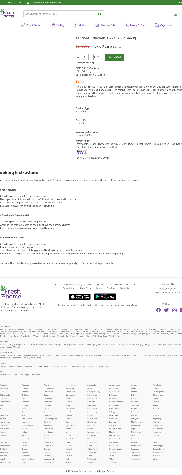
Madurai (3, 425)
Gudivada (69, 402)
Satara (89, 445)
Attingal (25, 388)
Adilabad (25, 385)
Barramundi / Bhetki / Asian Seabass (27, 358)
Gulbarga (91, 402)
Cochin (46, 395)
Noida (68, 435)
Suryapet (134, 449)
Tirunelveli (26, 456)
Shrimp (3, 344)
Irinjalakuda (114, 405)
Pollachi (25, 442)
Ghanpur (25, 402)
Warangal (69, 462)
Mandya (90, 425)
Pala (1, 439)
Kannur (156, 408)
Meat (2, 372)
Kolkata (156, 415)
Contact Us (124, 288)
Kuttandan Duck (79, 366)
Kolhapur (135, 415)
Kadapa (3, 408)
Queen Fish (91, 336)
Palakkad (25, 439)
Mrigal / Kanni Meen (93, 355)
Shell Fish (4, 341)
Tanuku (47, 452)
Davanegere (92, 395)
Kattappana (113, 412)
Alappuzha (91, 385)
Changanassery (93, 391)
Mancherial (70, 425)
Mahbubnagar (27, 425)
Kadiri (24, 408)
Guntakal (134, 402)
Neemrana (157, 432)
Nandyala (69, 432)
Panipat (90, 439)
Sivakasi (47, 449)
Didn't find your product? (97, 284)
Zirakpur (112, 462)
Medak (24, 429)
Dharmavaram (158, 395)
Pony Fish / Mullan (144, 331)
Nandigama (48, 432)
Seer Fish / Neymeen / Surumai (78, 334)
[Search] (100, 14)
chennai (134, 391)
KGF (23, 415)
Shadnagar (113, 445)
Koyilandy (157, 418)
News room (68, 284)
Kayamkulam (136, 412)
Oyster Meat (99, 344)
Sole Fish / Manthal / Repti (163, 334)
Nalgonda (26, 432)
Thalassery (91, 452)
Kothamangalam (50, 418)
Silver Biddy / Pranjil (74, 331)
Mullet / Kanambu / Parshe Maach (118, 355)
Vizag (155, 459)
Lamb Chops (24, 375)
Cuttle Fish (24, 344)
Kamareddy (92, 408)
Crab (154, 344)
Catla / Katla (22, 355)
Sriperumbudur (115, 449)
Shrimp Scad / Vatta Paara (109, 334)
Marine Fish (5, 326)
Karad (24, 412)
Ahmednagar (71, 385)
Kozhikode (26, 422)
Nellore (3, 435)
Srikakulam (92, 449)
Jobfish (44, 336)
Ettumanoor (92, 398)
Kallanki (82, 336)
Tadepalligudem (159, 449)
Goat (9, 375)
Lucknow (112, 422)
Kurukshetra (92, 422)
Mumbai (90, 429)
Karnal (68, 412)
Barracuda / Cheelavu (35, 329)
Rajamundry (92, 442)
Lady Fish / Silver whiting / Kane (50, 331)
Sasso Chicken (14, 366)
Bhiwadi (134, 388)
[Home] (7, 9)
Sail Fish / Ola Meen (33, 334)
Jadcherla (135, 405)
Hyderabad (91, 405)
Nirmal (25, 435)
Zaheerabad (92, 462)
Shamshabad (136, 445)
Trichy (111, 456)
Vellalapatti (91, 459)
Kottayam (113, 418)
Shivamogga (158, 445)
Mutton (3, 375)
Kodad (90, 415)
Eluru (24, 398)
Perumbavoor (5, 442)
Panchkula (70, 439)
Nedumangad (136, 432)
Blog (80, 284)
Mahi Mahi (111, 331)
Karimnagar (48, 412)
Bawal (89, 388)
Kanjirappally (136, 408)
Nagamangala (158, 429)
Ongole (156, 435)
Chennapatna (158, 391)
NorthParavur (114, 435)
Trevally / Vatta (6, 336)
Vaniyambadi (49, 459)
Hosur (68, 405)
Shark (95, 334)
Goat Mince (35, 375)
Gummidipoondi (116, 402)
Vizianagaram (5, 462)
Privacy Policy (68, 288)
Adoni (46, 385)
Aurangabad (49, 388)
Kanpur (3, 412)
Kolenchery (113, 415)
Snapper (146, 334)
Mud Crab (162, 344)
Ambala (134, 385)
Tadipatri (25, 452)
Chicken (3, 366)
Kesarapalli (4, 415)
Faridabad (113, 398)
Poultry (3, 363)
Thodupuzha (158, 452)
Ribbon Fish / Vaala (15, 334)
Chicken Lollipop (28, 366)
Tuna (16, 336)
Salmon (32, 331)
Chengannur (114, 391)
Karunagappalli (93, 412)
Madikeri (156, 422)
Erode (68, 398)
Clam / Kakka (13, 344)
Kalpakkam (70, 408)
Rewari (155, 442)
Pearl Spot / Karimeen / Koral (145, 355)
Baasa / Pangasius (7, 355)
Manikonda (157, 425)
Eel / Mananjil (71, 336)
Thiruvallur (135, 452)
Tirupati (47, 456)
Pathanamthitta (115, 439)
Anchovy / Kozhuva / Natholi (12, 329)
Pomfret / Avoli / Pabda (132, 334)
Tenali (68, 452)
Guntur (156, 402)
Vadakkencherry (28, 459)
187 (91, 62)
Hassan (25, 405)
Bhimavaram (114, 388)
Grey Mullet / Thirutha (167, 329)
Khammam (48, 415)
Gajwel (155, 398)
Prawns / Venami (77, 344)
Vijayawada (135, 459)
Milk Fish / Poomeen (126, 331)
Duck (70, 366)
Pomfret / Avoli (51, 329)
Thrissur (3, 456)
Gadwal (134, 398)
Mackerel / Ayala (20, 331)
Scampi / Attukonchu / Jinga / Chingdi (134, 344)
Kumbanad (48, 422)
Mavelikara (4, 429)
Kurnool (69, 422)
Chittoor (25, 395)
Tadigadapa (4, 452)
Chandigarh (70, 391)
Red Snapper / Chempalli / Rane (167, 331)
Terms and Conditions (123, 284)
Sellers (99, 288)
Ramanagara (114, 442)
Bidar (2, 391)
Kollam (3, 418)
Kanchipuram (114, 408)
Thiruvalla (113, 452)
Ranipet (134, 442)
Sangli (68, 445)
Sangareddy (48, 445)
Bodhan (25, 391)
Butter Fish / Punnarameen (105, 329)
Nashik (112, 432)
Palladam (47, 439)
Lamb (15, 375)
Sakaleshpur (5, 445)
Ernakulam (48, 398)
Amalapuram (114, 385)
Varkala (68, 459)
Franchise (111, 288)
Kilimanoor (70, 415)
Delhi (133, 395)
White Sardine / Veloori (29, 336)
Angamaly (4, 388)
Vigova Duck (92, 366)
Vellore (112, 459)
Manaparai (48, 425)
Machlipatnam (137, 422)
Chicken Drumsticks (58, 366)
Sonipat (69, 449)
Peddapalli (135, 439)
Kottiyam (134, 418)
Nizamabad (48, 435)
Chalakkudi (48, 391)
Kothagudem (27, 418)
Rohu (161, 355)
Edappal (3, 398)
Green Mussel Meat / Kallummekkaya (46, 344)
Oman (133, 435)
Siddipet (3, 449)
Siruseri (25, 449)
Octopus (89, 344)
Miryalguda (48, 429)
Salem (24, 445)
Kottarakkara (92, 418)
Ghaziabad (48, 402)
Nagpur (3, 432)
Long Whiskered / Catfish (95, 331)
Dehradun (113, 395)
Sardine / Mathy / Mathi (53, 334)
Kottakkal (69, 418)
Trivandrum (136, 456)
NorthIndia (91, 435)
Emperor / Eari (137, 329)
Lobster (66, 344)
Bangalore (70, 388)
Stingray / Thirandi (56, 336)
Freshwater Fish (6, 352)
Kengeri (156, 412)
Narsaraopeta (92, 432)
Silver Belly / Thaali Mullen (109, 336)
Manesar (112, 425)
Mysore (134, 429)
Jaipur (155, 405)
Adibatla (3, 385)
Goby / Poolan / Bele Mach (72, 355)
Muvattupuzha (115, 429)
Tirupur (69, 456)
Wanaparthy (49, 462)
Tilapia (168, 355)
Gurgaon (3, 405)
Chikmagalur (5, 395)
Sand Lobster (111, 344)
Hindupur (48, 405)
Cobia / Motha (123, 329)
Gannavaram (5, 402)
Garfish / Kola (150, 329)
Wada (24, 462)
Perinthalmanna (159, 439)
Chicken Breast (43, 366)
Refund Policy (85, 288)
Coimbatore (70, 395)
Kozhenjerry (5, 422)
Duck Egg (103, 366)
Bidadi (155, 388)
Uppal (2, 459)
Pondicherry (48, 442)
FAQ (56, 284)
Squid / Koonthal (174, 344)
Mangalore (135, 425)
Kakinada (47, 408)
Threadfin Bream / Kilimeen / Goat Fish (76, 329)
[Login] (176, 14)
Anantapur (157, 385)
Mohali (68, 429)
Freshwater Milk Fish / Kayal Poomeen (44, 355)
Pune (68, 442)
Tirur (89, 456)
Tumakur (156, 456)
